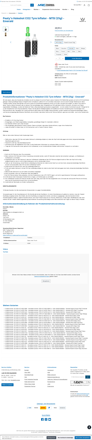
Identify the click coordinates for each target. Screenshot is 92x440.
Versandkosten (41, 430)
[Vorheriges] (11, 42)
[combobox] (15, 5)
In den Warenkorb (77, 58)
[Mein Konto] (84, 5)
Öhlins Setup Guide (29, 384)
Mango (83, 48)
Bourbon (63, 48)
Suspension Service (29, 386)
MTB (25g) (59, 42)
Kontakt (26, 370)
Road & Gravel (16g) (69, 42)
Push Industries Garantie (31, 379)
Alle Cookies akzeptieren (83, 437)
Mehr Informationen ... (7, 438)
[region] (27, 42)
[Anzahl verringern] (56, 58)
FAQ (25, 377)
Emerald (71, 48)
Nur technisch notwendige (65, 437)
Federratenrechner (29, 381)
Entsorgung (50, 386)
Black (57, 48)
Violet (65, 54)
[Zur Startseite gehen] (46, 5)
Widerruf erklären (7, 384)
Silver (73, 51)
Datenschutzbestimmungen (41, 276)
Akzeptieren (46, 281)
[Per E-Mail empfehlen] (59, 84)
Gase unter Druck (63, 64)
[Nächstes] (51, 42)
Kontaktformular (15, 380)
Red (68, 51)
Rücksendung (51, 381)
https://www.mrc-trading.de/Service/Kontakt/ (15, 235)
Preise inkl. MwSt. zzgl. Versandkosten (64, 30)
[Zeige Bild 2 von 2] (32, 56)
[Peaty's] (82, 20)
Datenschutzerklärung (53, 377)
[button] (68, 35)
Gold (77, 48)
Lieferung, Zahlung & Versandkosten (57, 379)
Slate (79, 51)
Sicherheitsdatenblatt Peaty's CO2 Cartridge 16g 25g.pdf (72, 70)
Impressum (50, 370)
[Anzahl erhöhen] (62, 58)
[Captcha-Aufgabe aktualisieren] (89, 382)
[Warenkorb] (89, 5)
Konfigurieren (51, 437)
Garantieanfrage (28, 375)
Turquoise (58, 54)
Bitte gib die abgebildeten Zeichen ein (79, 385)
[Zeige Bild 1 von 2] (29, 56)
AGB (48, 372)
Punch (63, 51)
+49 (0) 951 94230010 (8, 373)
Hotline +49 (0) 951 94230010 (85, 1)
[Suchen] (32, 5)
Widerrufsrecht (51, 375)
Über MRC (27, 372)
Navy (57, 51)
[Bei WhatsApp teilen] (56, 84)
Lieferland (57, 35)
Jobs (48, 384)
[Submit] (87, 377)
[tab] (6, 92)
